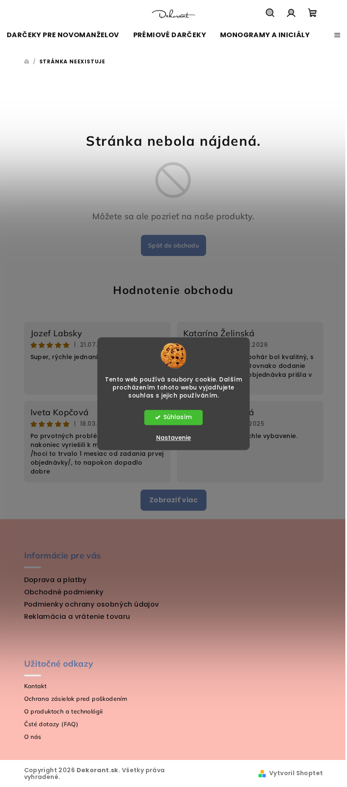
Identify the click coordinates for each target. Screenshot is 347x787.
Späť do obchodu (173, 245)
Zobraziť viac (173, 500)
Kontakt (35, 686)
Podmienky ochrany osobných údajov (91, 604)
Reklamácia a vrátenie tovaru (77, 616)
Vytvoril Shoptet (296, 773)
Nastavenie (173, 437)
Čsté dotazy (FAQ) (51, 724)
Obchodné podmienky (64, 592)
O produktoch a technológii (63, 711)
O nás (32, 737)
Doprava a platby (55, 580)
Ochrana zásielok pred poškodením (75, 699)
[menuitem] (63, 35)
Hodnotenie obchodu (173, 290)
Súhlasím (177, 417)
